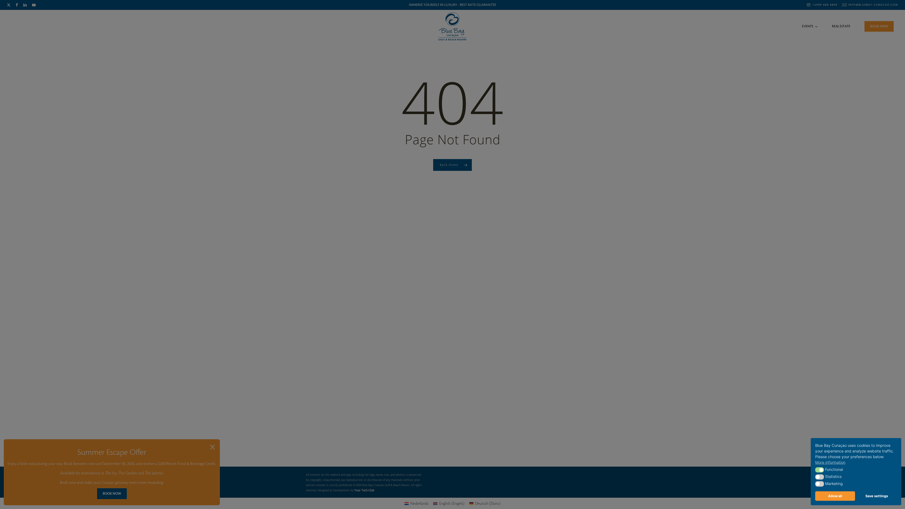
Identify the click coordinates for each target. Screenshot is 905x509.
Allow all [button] (835, 496)
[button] (819, 469)
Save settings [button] (876, 496)
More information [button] (830, 462)
